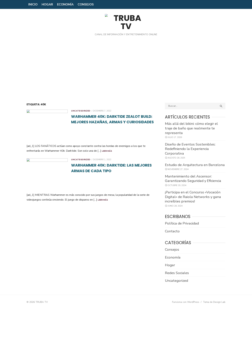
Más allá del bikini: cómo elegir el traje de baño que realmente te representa (191, 128)
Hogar (47, 4)
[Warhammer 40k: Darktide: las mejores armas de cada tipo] (47, 174)
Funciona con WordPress (185, 302)
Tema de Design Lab (214, 302)
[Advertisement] (126, 72)
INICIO (33, 4)
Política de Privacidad (182, 223)
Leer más (107, 151)
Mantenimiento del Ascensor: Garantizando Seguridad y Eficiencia (193, 178)
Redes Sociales (177, 272)
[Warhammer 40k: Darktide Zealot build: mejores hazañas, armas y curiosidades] (47, 125)
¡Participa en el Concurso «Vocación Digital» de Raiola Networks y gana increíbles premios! (193, 197)
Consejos (86, 4)
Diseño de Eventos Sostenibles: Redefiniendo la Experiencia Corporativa (190, 149)
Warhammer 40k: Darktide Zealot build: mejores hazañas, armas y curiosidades (112, 119)
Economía (65, 4)
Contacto (172, 231)
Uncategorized (80, 110)
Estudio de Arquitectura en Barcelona (195, 164)
